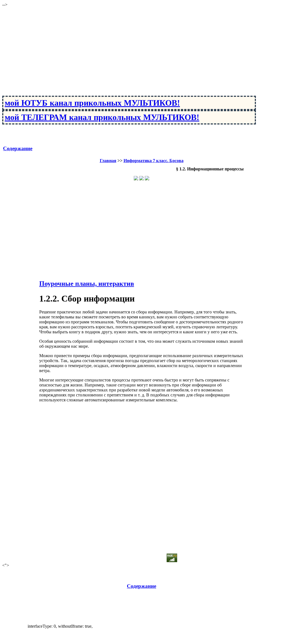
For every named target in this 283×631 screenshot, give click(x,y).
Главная (108, 160)
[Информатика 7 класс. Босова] (141, 178)
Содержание (17, 148)
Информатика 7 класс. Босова (154, 160)
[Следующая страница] (147, 178)
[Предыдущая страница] (136, 178)
